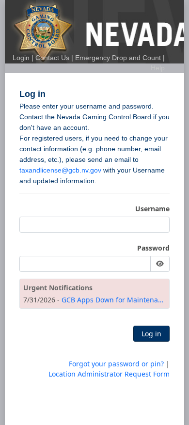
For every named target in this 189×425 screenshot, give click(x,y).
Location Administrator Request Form (109, 373)
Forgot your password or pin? (116, 363)
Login (21, 58)
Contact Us (52, 58)
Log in (151, 333)
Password (153, 247)
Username (152, 208)
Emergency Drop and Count (118, 58)
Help (158, 68)
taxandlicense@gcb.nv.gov (60, 170)
